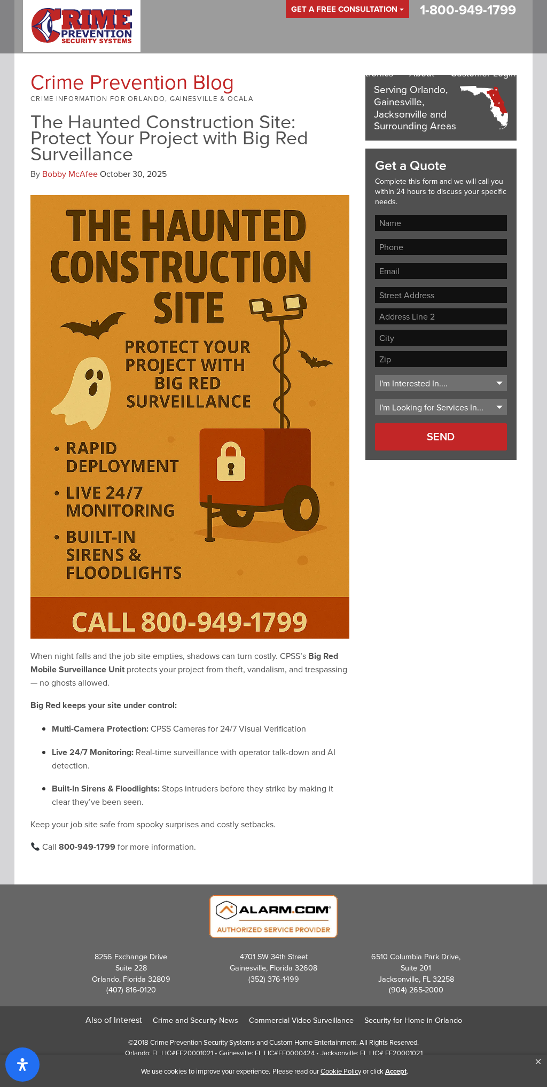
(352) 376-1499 (273, 978)
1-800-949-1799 (468, 9)
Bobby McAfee (70, 174)
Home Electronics (356, 73)
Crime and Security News (195, 1020)
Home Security (171, 73)
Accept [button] (396, 1071)
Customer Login (483, 73)
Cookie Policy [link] (341, 1071)
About (421, 73)
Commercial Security (261, 73)
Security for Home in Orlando (413, 1020)
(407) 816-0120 (131, 989)
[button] (538, 1062)
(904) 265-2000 (416, 989)
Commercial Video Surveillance (301, 1020)
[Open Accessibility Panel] (22, 1064)
